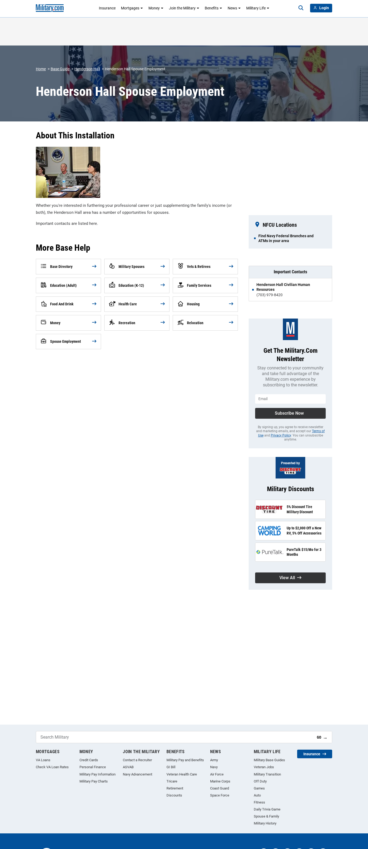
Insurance (107, 8)
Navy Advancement (137, 774)
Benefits (211, 8)
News (232, 8)
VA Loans (43, 760)
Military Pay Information (97, 774)
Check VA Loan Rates (52, 767)
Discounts (174, 795)
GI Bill (170, 767)
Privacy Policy (281, 435)
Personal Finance (92, 767)
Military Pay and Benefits (185, 760)
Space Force (219, 795)
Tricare (171, 781)
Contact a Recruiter (137, 760)
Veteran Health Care (181, 774)
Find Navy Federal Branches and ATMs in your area (286, 238)
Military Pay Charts (93, 781)
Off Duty (260, 781)
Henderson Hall (87, 69)
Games (259, 788)
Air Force (217, 774)
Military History (265, 823)
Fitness (259, 802)
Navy (214, 767)
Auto (257, 795)
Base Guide (60, 69)
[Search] (301, 8)
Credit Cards (88, 760)
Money (154, 8)
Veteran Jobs (264, 767)
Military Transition (267, 774)
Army (214, 760)
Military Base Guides (269, 760)
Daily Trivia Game (267, 809)
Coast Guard (219, 788)
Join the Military (182, 8)
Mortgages (130, 8)
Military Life (256, 8)
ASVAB (128, 767)
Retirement (174, 788)
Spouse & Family (266, 816)
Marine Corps (220, 781)
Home (41, 69)
